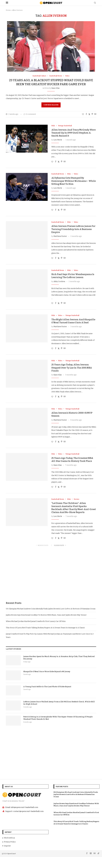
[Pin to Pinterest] (92, 114)
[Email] (95, 854)
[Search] (95, 3)
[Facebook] (87, 854)
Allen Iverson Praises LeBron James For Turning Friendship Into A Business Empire (73, 229)
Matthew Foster (60, 236)
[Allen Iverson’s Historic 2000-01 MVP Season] (27, 422)
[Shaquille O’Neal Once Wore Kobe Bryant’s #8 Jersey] (13, 675)
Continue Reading (51, 105)
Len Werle (58, 140)
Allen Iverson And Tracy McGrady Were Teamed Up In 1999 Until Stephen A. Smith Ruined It (73, 132)
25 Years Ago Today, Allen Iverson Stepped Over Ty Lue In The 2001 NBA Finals (71, 367)
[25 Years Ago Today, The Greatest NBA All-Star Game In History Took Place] (27, 467)
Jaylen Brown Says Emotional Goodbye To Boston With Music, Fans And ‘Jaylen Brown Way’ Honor (46, 615)
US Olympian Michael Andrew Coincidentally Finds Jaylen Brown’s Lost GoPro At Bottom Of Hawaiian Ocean (50, 609)
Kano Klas (55, 88)
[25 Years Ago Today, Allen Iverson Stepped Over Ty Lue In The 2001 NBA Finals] (27, 374)
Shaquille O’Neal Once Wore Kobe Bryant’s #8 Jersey (46, 672)
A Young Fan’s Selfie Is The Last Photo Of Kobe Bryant (47, 687)
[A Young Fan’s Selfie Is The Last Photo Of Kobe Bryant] (13, 690)
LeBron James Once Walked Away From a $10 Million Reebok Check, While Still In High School (59, 703)
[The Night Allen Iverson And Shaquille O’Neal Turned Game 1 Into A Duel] (27, 328)
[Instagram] (91, 854)
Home (8, 10)
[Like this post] (83, 114)
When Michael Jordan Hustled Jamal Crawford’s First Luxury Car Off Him (36, 621)
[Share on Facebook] (86, 114)
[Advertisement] (51, 576)
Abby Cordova (59, 281)
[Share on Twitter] (89, 114)
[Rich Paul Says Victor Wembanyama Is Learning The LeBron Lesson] (27, 283)
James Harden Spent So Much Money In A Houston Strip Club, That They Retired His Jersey (59, 657)
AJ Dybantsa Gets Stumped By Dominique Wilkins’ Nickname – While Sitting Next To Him (73, 181)
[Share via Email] (95, 114)
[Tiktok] (98, 854)
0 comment (31, 114)
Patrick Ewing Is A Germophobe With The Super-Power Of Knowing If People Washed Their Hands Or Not (58, 718)
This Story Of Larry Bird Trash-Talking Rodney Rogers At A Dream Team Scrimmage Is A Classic (45, 628)
